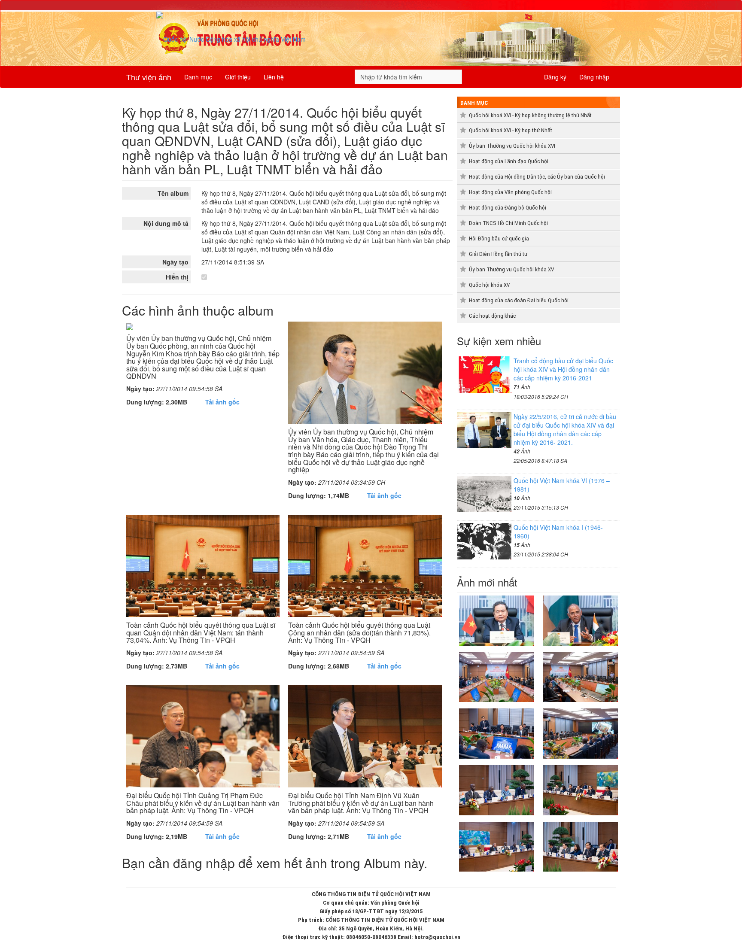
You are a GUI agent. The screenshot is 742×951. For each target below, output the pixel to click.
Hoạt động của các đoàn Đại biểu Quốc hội (519, 300)
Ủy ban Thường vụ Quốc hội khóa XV (511, 269)
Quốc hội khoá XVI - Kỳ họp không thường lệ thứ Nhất (530, 115)
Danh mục (198, 77)
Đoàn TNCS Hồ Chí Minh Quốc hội (508, 223)
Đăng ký (555, 77)
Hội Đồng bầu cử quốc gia (499, 238)
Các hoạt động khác (492, 316)
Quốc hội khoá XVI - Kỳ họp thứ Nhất (510, 130)
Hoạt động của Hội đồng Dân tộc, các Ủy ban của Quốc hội (537, 176)
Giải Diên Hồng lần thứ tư (498, 254)
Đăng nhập (594, 77)
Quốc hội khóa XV (489, 285)
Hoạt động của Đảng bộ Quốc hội (507, 207)
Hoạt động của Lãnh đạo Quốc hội (508, 161)
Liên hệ (274, 77)
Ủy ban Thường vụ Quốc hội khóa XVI (512, 146)
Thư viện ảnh (148, 76)
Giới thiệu (238, 77)
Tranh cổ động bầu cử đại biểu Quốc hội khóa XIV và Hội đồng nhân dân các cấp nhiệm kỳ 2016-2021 (563, 369)
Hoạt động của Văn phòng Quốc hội (510, 192)
